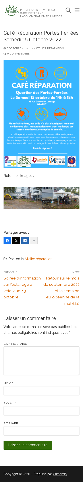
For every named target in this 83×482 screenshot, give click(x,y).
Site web (11, 423)
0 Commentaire (18, 53)
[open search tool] (68, 10)
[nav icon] (77, 10)
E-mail (10, 403)
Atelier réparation (49, 48)
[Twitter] (16, 240)
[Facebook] (7, 240)
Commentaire (16, 343)
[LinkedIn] (25, 240)
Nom (8, 383)
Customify (60, 474)
